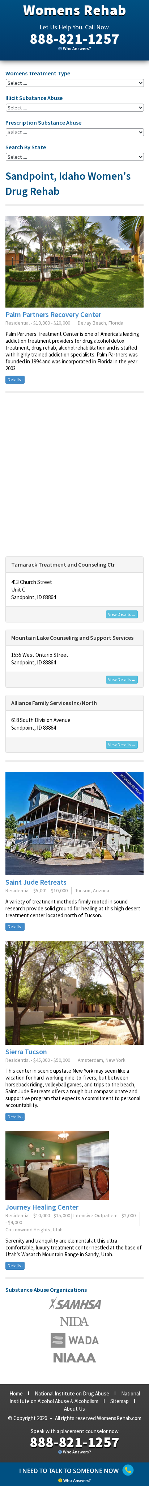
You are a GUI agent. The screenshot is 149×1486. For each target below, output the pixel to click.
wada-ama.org (74, 1321)
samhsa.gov (74, 1303)
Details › (15, 379)
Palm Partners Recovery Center (53, 314)
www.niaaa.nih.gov (75, 1357)
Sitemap (119, 1401)
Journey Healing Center (41, 1206)
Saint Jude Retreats (36, 881)
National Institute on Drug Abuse (72, 1393)
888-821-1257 (74, 39)
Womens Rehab (74, 10)
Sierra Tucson (26, 1051)
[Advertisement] (74, 474)
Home (16, 1393)
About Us (74, 1408)
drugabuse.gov (75, 1340)
